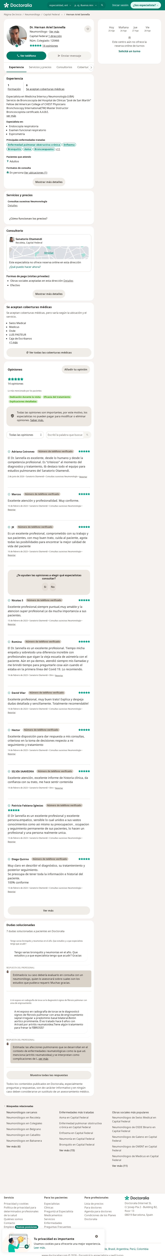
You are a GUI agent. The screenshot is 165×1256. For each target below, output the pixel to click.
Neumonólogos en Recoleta (23, 1117)
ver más (11, 116)
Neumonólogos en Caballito (23, 1135)
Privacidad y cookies (16, 1203)
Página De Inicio (12, 14)
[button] (26, 56)
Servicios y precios (40, 67)
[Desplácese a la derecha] (91, 67)
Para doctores (93, 1207)
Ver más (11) (120, 1166)
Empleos (20, 1227)
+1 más (13, 342)
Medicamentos (53, 1215)
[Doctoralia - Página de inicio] (24, 5)
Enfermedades (53, 1223)
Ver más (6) (13, 1146)
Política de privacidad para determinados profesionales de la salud (21, 1211)
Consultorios (64, 67)
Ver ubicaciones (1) (35, 172)
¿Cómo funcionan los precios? (28, 218)
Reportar (83, 476)
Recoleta (20, 242)
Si (45, 587)
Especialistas (52, 1203)
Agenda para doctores (98, 1211)
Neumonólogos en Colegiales (24, 1123)
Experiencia (16, 67)
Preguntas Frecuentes (57, 1227)
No (53, 587)
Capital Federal (34, 242)
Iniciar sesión (120, 5)
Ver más (59, 911)
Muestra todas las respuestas (49, 1075)
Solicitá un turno (129, 51)
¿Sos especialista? (144, 5)
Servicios (49, 1219)
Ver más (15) (67, 1150)
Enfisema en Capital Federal (76, 1133)
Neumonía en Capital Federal (76, 1139)
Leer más (39, 1247)
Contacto (9, 1223)
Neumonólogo (32, 14)
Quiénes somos (13, 1219)
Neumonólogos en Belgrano (23, 1129)
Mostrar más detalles (50, 183)
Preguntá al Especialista (58, 1211)
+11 (58, 149)
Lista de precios (93, 1203)
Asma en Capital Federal (73, 1117)
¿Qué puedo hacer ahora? (25, 267)
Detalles (13, 205)
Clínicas (48, 1207)
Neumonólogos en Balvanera (24, 1140)
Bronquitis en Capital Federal (76, 1144)
